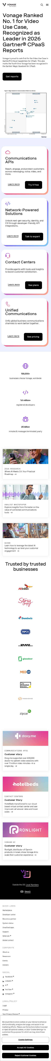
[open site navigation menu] (47, 5)
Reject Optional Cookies (25, 1055)
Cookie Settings (25, 1040)
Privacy (5, 1010)
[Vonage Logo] (9, 5)
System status (8, 923)
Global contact (8, 940)
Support (6, 932)
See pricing (33, 337)
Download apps (8, 927)
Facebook (8, 977)
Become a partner (9, 919)
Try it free (33, 185)
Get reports (12, 76)
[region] (25, 1038)
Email (28, 891)
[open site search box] (42, 5)
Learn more (14, 184)
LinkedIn (8, 981)
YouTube (8, 989)
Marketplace (7, 910)
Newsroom (7, 956)
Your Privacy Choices (10, 1014)
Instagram (9, 994)
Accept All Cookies (25, 1048)
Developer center (9, 915)
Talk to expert (32, 236)
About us (6, 952)
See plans (33, 285)
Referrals (6, 936)
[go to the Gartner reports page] (25, 112)
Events (5, 961)
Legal (5, 1006)
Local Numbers (32, 885)
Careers (5, 965)
